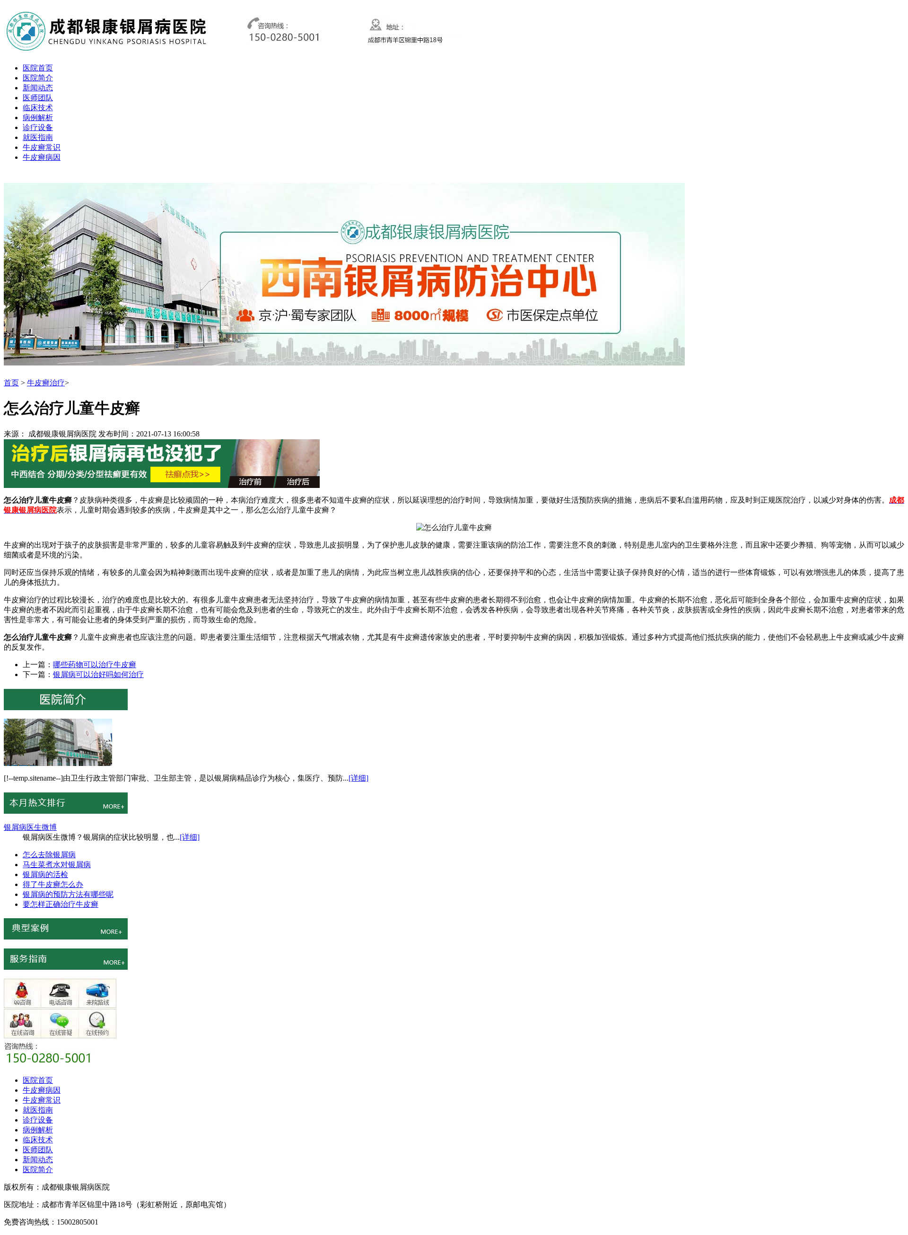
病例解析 (38, 117)
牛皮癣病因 (42, 157)
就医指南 (38, 137)
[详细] (358, 778)
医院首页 (38, 68)
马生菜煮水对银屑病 (57, 865)
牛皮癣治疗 (46, 383)
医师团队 (38, 98)
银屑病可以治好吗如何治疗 (98, 674)
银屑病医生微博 (30, 827)
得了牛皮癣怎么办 (53, 884)
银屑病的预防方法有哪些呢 (68, 894)
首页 (11, 383)
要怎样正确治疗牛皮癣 (60, 904)
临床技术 (38, 108)
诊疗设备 (38, 127)
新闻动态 (38, 88)
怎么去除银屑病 (49, 855)
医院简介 (38, 78)
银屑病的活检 (45, 874)
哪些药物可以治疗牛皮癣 (94, 665)
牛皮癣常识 (42, 147)
